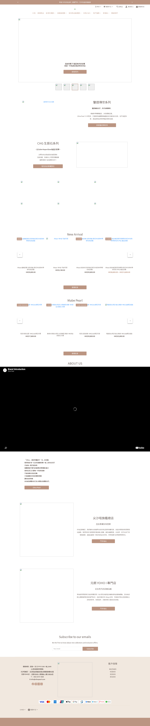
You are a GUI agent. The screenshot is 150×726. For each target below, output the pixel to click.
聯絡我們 (114, 13)
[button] (75, 409)
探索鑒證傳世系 (102, 125)
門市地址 (103, 541)
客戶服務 (96, 13)
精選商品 (41, 13)
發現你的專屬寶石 (47, 166)
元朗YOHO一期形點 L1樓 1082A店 (42, 674)
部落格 (105, 13)
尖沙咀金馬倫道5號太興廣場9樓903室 (42, 672)
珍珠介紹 (86, 13)
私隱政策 (113, 672)
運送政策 (113, 677)
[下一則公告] (132, 2)
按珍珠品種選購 (74, 13)
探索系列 (75, 72)
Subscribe (90, 649)
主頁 (34, 13)
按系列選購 (50, 13)
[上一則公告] (18, 2)
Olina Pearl (37, 487)
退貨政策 (113, 674)
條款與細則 (112, 669)
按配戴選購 (61, 13)
